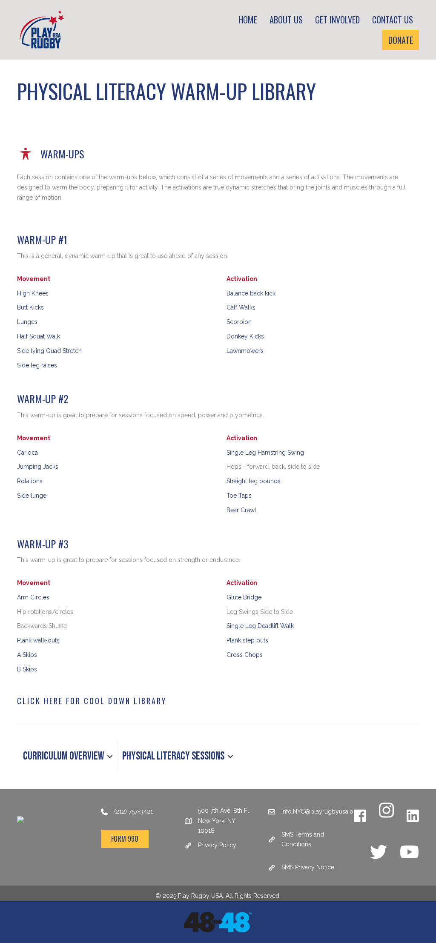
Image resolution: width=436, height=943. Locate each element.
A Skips (27, 654)
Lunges (27, 321)
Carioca (27, 452)
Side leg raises (37, 365)
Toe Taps (239, 495)
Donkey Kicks (245, 336)
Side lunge (31, 495)
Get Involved (337, 19)
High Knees (33, 293)
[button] (110, 756)
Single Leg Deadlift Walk (260, 625)
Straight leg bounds (254, 481)
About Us (286, 19)
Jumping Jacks (37, 466)
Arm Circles (33, 597)
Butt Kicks (30, 307)
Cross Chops (245, 654)
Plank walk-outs (38, 640)
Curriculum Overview (63, 756)
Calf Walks (241, 307)
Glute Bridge (244, 597)
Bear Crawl (241, 510)
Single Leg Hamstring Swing (265, 452)
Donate (400, 40)
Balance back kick (251, 293)
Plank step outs (247, 640)
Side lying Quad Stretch (49, 350)
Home (247, 19)
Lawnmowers (245, 350)
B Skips (27, 669)
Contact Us (392, 19)
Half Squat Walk (38, 336)
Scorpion (239, 321)
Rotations (30, 481)
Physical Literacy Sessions (173, 756)
